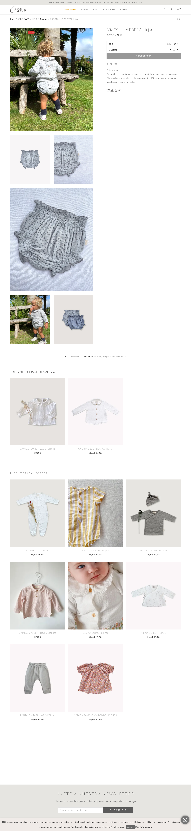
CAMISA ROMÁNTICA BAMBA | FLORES (95, 715)
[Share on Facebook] (107, 64)
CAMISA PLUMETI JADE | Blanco (37, 449)
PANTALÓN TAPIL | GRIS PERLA (37, 715)
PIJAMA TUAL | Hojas (37, 550)
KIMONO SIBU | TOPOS (153, 633)
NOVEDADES (70, 9)
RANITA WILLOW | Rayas (95, 550)
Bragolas (43, 19)
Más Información (143, 827)
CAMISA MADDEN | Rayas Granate (37, 633)
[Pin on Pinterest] (116, 64)
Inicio (12, 19)
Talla (111, 44)
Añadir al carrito (144, 56)
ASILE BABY (23, 19)
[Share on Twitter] (111, 64)
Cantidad (113, 50)
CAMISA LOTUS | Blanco (95, 633)
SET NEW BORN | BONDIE (154, 550)
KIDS (95, 9)
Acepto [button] (130, 827)
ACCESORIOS (108, 9)
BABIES (84, 9)
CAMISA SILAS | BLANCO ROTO (95, 449)
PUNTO (123, 9)
